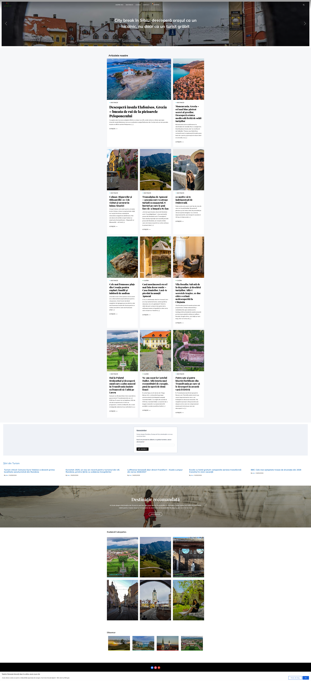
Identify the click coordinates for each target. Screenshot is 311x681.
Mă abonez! (142, 449)
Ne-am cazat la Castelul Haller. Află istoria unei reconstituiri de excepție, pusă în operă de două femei (155, 383)
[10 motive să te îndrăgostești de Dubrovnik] (188, 169)
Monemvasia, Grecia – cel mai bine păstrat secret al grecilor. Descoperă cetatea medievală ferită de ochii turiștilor (188, 114)
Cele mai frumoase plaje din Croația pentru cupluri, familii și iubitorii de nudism (122, 289)
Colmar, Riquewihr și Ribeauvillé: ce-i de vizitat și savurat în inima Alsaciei (120, 201)
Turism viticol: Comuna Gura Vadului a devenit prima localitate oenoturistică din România (29, 471)
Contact (146, 5)
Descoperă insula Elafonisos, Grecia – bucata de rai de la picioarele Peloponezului (138, 111)
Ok (306, 678)
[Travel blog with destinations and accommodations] (8, 4)
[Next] (304, 23)
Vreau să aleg (295, 678)
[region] (155, 676)
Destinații (129, 5)
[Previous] (6, 23)
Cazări (138, 5)
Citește (112, 128)
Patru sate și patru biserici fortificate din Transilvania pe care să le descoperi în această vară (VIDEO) (188, 383)
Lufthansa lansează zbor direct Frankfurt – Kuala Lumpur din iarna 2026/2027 (155, 471)
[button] (155, 514)
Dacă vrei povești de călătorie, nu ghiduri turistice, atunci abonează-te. (154, 441)
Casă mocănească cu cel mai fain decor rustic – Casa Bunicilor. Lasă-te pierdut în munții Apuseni (154, 290)
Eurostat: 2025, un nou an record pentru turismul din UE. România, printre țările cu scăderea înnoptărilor (93, 471)
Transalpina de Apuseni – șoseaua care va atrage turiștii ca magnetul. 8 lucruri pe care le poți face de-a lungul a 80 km (155, 202)
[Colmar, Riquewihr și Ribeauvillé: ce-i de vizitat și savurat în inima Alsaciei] (122, 169)
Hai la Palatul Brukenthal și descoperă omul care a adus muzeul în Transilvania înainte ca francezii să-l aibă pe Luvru (122, 385)
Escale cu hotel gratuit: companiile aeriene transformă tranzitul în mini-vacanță (215, 471)
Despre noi (119, 5)
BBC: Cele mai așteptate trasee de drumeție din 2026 (276, 470)
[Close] (309, 673)
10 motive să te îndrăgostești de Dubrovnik (184, 199)
